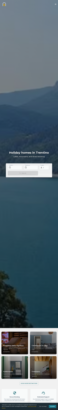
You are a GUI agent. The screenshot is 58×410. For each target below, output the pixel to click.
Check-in (11, 165)
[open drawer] (55, 4)
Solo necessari (43, 406)
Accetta (52, 406)
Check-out (27, 165)
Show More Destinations (29, 383)
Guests (42, 165)
